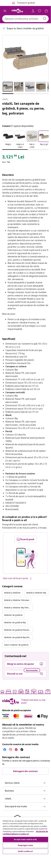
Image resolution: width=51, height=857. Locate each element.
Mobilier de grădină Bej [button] (15, 622)
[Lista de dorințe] (39, 11)
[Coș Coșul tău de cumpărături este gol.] (46, 11)
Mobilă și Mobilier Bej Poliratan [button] (18, 607)
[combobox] (25, 18)
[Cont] (33, 11)
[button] (8, 140)
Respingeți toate (25, 845)
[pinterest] (16, 749)
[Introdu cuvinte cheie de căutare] (44, 18)
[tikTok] (21, 749)
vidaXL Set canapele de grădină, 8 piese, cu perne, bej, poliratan (23, 108)
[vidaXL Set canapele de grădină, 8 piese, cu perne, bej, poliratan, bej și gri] (25, 58)
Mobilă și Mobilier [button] (12, 592)
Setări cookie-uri (25, 851)
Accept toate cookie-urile (25, 839)
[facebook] (4, 749)
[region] (25, 836)
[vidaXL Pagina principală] (17, 11)
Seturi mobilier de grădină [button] (16, 644)
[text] (13, 157)
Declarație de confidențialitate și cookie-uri (25, 832)
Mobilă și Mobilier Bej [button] (36, 592)
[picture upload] (25, 558)
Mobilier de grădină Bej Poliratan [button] (18, 637)
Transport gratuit (26, 2)
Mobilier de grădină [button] (13, 615)
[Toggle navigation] (5, 11)
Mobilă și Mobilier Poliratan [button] (16, 600)
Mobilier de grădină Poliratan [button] (17, 630)
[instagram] (10, 749)
